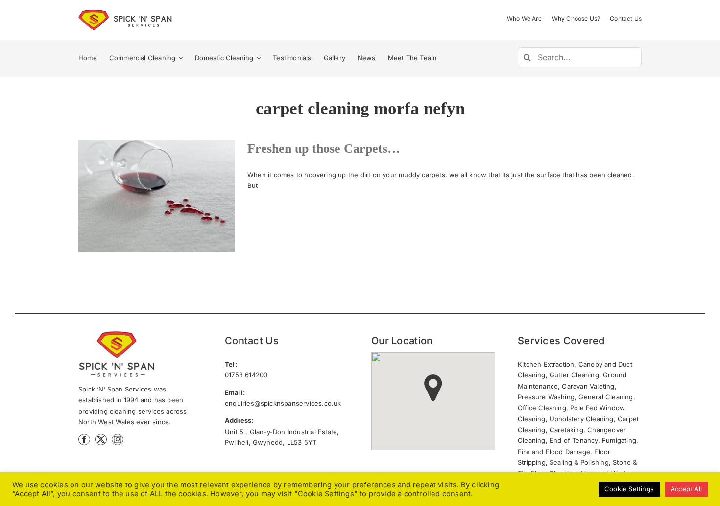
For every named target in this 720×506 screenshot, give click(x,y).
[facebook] (84, 439)
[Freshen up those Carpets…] (156, 196)
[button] (433, 387)
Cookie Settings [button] (629, 489)
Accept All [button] (686, 489)
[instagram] (117, 439)
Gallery (174, 196)
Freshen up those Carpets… (139, 196)
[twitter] (101, 439)
